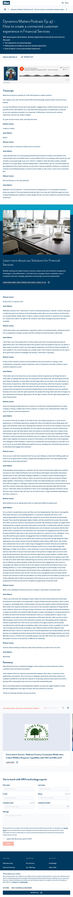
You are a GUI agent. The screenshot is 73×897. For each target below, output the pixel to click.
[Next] (68, 708)
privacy (15, 882)
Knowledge (52, 863)
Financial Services (9, 867)
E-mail (5, 794)
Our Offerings (30, 867)
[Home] (6, 3)
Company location (44, 803)
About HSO (52, 867)
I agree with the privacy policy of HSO (19, 839)
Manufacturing (8, 863)
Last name (41, 785)
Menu (67, 3)
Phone (54, 794)
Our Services (30, 863)
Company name (19, 803)
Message (6, 812)
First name (6, 785)
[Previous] (63, 708)
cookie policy (24, 882)
